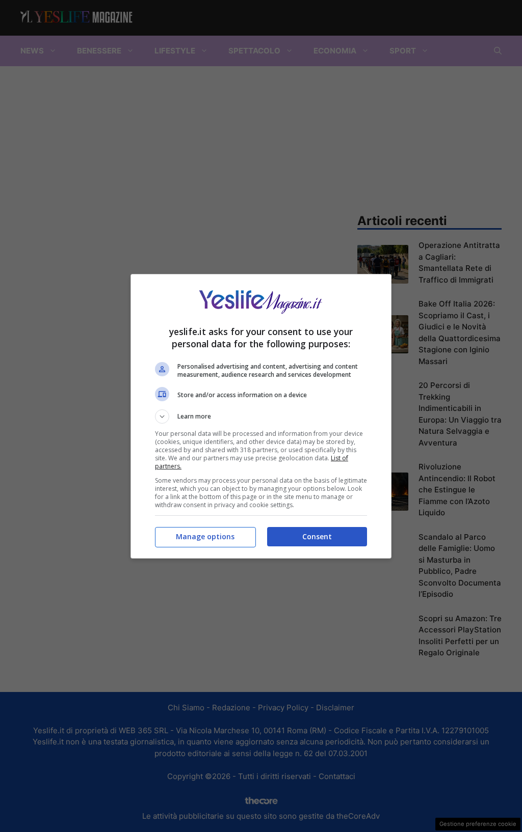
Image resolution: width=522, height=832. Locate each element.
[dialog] (261, 416)
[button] (261, 416)
